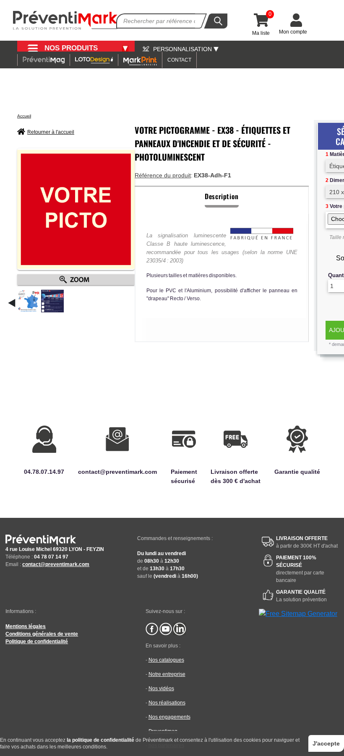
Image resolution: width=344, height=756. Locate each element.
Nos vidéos (161, 688)
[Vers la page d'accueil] (65, 20)
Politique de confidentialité (36, 641)
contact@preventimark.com (55, 564)
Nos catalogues (166, 660)
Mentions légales (25, 626)
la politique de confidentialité (100, 740)
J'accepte (326, 743)
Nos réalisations (167, 703)
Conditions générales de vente (41, 634)
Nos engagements (169, 717)
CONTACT (179, 60)
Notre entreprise (167, 674)
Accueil (24, 116)
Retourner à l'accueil (50, 132)
